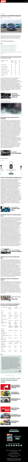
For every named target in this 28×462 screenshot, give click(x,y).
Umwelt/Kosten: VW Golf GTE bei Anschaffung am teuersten (8, 50)
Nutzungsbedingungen (13, 450)
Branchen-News (14, 380)
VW (16, 378)
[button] (11, 49)
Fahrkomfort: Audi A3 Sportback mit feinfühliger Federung (8, 46)
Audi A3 (6, 378)
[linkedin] (14, 445)
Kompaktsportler (8, 380)
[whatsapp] (19, 445)
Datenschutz (20, 450)
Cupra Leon (13, 378)
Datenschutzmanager (14, 452)
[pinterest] (7, 445)
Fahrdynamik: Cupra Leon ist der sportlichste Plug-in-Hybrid (8, 49)
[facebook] (12, 445)
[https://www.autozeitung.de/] (3, 1)
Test (4, 13)
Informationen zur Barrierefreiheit (14, 453)
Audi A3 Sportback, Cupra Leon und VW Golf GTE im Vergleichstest (9, 45)
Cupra (9, 378)
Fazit (1, 54)
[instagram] (9, 445)
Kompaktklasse (3, 380)
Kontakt (16, 456)
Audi (3, 378)
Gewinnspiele (12, 456)
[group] (11, 29)
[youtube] (16, 445)
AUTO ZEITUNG (2, 13)
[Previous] (2, 26)
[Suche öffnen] (25, 1)
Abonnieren (17, 438)
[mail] (21, 445)
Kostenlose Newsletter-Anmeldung (14, 431)
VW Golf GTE (9, 78)
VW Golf (19, 378)
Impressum (8, 450)
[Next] (20, 26)
